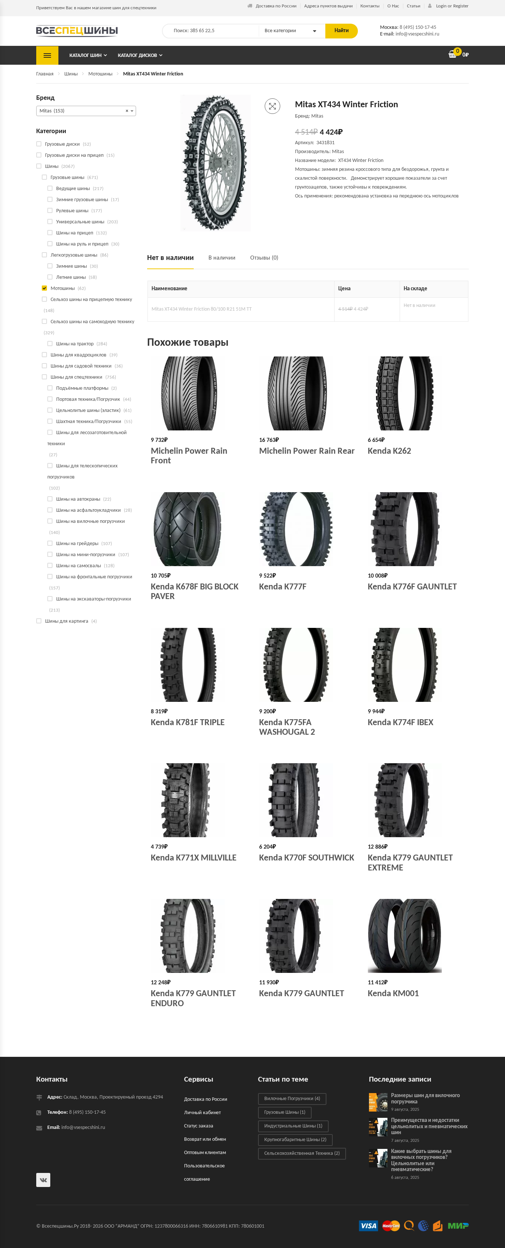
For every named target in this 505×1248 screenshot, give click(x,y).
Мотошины (100, 74)
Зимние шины (71, 266)
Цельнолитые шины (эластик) (88, 410)
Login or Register (452, 6)
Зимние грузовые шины (82, 200)
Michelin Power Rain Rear (307, 451)
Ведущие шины (73, 189)
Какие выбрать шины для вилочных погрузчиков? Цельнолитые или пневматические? (421, 1161)
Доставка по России (276, 6)
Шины (71, 74)
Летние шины (71, 277)
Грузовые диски (62, 144)
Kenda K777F (282, 587)
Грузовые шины (67, 177)
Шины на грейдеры (77, 544)
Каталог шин (86, 55)
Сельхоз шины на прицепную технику (91, 299)
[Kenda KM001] (416, 936)
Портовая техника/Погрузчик (88, 399)
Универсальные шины (80, 222)
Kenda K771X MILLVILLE (194, 858)
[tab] (174, 261)
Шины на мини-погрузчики (85, 555)
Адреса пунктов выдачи (328, 6)
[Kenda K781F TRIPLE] (199, 665)
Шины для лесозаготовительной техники (87, 438)
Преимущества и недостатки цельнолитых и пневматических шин (429, 1127)
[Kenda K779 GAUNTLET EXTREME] (416, 800)
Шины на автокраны (78, 499)
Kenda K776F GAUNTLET (412, 587)
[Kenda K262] (416, 393)
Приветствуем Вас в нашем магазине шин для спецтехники (96, 8)
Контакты (370, 6)
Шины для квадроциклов (78, 355)
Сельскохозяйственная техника (302, 1153)
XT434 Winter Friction (360, 160)
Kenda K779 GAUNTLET (301, 994)
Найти (342, 31)
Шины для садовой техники (81, 366)
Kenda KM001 (393, 994)
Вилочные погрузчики (292, 1099)
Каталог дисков (137, 55)
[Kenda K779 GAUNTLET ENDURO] (199, 936)
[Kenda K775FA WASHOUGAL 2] (307, 665)
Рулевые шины (72, 211)
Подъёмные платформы (82, 388)
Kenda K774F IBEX (400, 722)
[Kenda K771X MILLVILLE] (199, 800)
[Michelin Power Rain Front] (199, 393)
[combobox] (86, 111)
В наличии (222, 258)
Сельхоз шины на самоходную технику (92, 322)
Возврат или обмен (205, 1139)
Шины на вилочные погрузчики (90, 521)
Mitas (338, 152)
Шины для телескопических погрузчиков (82, 471)
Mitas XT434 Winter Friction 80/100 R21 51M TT (202, 309)
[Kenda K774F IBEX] (416, 665)
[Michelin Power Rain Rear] (307, 393)
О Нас (393, 6)
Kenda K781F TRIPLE (188, 722)
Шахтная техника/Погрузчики (88, 422)
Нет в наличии (170, 258)
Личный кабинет (202, 1113)
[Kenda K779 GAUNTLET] (307, 936)
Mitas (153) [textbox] (84, 111)
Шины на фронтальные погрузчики (94, 577)
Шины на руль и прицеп (82, 244)
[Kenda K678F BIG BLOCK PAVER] (199, 529)
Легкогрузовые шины (74, 255)
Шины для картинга (66, 621)
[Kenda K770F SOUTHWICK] (307, 800)
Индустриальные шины (293, 1126)
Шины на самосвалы (78, 566)
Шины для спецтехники (76, 377)
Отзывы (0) (264, 258)
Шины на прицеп (74, 233)
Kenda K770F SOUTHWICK (306, 858)
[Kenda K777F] (307, 529)
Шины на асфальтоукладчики (88, 510)
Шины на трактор (75, 344)
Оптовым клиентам (205, 1153)
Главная (45, 74)
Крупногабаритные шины (295, 1140)
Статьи (413, 6)
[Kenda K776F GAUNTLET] (416, 529)
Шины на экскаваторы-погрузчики (93, 599)
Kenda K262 (389, 451)
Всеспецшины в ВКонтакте (43, 1180)
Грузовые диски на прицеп (74, 155)
